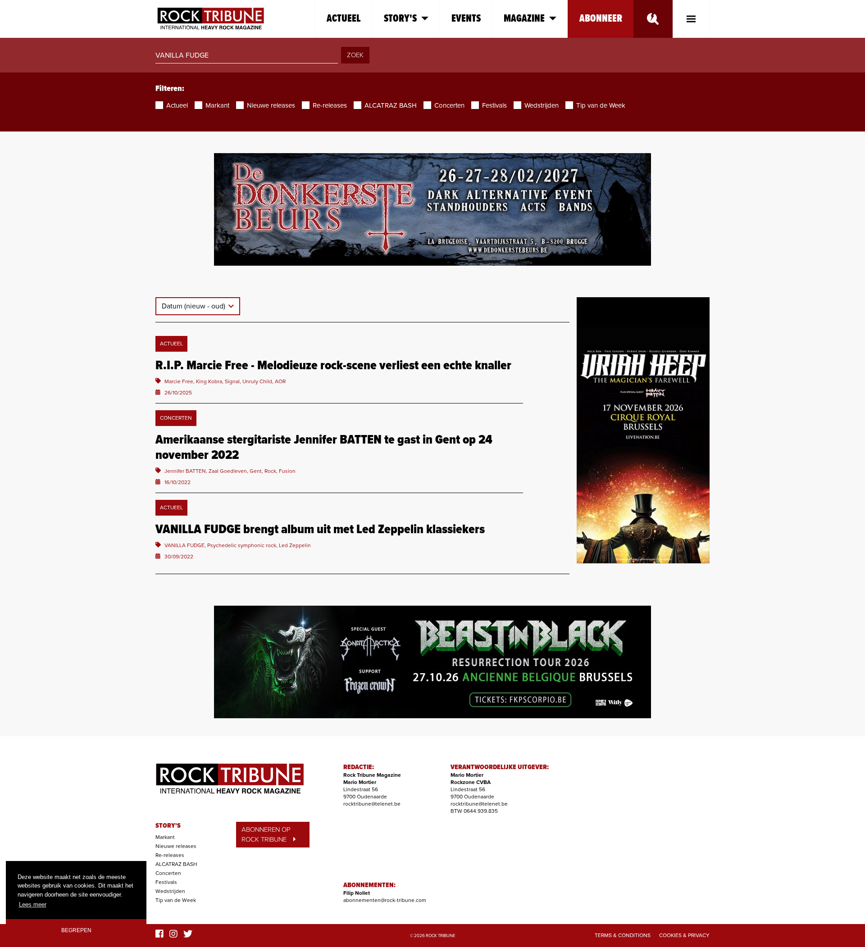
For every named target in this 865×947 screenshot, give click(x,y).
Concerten (168, 873)
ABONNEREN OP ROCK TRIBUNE (266, 834)
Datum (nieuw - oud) (194, 306)
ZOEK (355, 55)
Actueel (344, 19)
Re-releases (169, 855)
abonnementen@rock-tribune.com (384, 900)
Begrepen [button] (76, 930)
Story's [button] (400, 19)
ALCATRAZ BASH (176, 864)
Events (466, 19)
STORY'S (168, 826)
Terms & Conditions (623, 935)
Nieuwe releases (175, 846)
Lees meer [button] (32, 904)
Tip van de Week (175, 900)
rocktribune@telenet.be (372, 804)
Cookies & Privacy (684, 935)
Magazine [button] (524, 19)
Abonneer (600, 19)
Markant (165, 837)
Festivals (166, 882)
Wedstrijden (170, 891)
